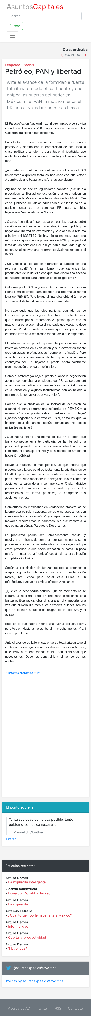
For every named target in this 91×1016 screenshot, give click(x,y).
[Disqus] (45, 740)
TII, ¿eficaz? (17, 948)
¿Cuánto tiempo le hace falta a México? (40, 915)
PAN (40, 672)
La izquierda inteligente (27, 882)
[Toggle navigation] (12, 35)
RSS (58, 1008)
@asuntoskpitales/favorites (34, 968)
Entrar (11, 839)
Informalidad (18, 926)
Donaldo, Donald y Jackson (30, 893)
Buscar (14, 26)
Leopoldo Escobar (19, 65)
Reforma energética (20, 672)
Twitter (42, 1008)
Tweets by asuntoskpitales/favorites (34, 981)
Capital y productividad (27, 937)
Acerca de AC (19, 1008)
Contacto (75, 1008)
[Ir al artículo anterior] (62, 55)
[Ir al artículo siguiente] (85, 55)
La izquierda (18, 904)
